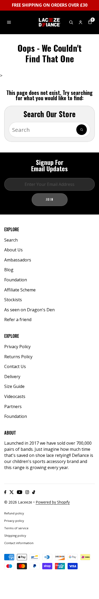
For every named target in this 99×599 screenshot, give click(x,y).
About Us (13, 250)
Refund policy (14, 513)
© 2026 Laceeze (18, 502)
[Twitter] (12, 492)
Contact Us (15, 366)
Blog (8, 270)
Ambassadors (17, 260)
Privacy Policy (17, 346)
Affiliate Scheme (20, 290)
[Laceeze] (49, 22)
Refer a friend (17, 319)
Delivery (12, 376)
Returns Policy (18, 357)
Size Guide (14, 386)
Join (50, 199)
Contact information (19, 543)
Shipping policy (15, 535)
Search (11, 240)
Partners (13, 406)
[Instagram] (27, 492)
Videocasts (14, 396)
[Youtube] (19, 492)
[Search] (81, 129)
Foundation (15, 280)
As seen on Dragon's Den (29, 310)
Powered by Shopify (53, 502)
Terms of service (16, 528)
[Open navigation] (9, 22)
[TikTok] (33, 492)
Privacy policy (14, 521)
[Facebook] (5, 492)
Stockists (13, 300)
